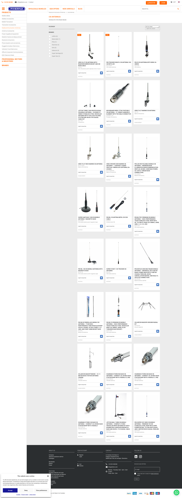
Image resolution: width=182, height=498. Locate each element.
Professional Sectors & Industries (12, 60)
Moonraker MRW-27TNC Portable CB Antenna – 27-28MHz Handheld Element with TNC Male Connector (118, 112)
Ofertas (51, 463)
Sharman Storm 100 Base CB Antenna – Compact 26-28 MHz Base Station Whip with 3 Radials (90, 423)
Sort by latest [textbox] (151, 28)
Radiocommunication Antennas (11, 28)
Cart (80, 464)
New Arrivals (69, 9)
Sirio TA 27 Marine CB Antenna (145, 110)
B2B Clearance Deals (8, 55)
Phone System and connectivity (11, 43)
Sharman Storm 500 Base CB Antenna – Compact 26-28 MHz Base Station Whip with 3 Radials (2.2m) (118, 375)
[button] (48, 476)
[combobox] (152, 28)
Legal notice (32, 494)
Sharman (55, 45)
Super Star (56, 56)
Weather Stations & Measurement (12, 37)
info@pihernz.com (22, 2)
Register (152, 3)
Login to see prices (82, 72)
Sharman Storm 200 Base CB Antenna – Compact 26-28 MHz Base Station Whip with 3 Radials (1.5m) (147, 375)
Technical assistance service (56, 456)
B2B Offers (54, 9)
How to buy (52, 471)
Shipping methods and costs (56, 472)
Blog (80, 9)
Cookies (18, 494)
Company (51, 455)
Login (163, 3)
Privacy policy (24, 494)
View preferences (41, 490)
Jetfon (55, 36)
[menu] (3, 9)
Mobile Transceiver (7, 22)
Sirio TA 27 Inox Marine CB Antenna (90, 164)
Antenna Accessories (8, 31)
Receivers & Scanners (8, 40)
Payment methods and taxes (56, 476)
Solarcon (55, 50)
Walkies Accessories (8, 19)
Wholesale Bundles (37, 9)
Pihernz (17, 9)
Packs (50, 465)
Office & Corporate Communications (12, 52)
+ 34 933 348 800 (8, 2)
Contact (31, 2)
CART (174, 2)
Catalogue (51, 458)
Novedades (52, 461)
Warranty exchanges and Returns (57, 474)
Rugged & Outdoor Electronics (10, 46)
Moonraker (56, 39)
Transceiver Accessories (9, 25)
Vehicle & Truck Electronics (9, 49)
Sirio (54, 47)
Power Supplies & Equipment (10, 34)
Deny (25, 490)
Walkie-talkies (6, 15)
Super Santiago (57, 53)
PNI (54, 42)
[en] (179, 2)
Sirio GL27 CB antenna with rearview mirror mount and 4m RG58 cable (89, 64)
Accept (10, 490)
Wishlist (81, 466)
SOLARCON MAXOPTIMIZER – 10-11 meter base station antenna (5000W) (89, 375)
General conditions (53, 477)
